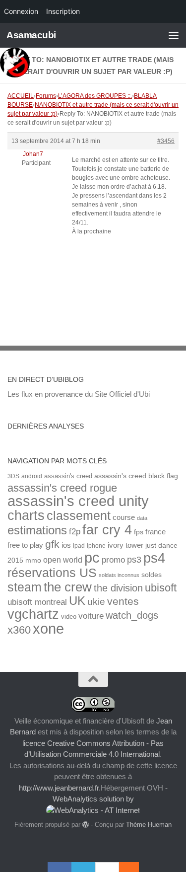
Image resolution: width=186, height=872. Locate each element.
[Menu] (173, 35)
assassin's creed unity (78, 501)
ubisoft (161, 587)
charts (26, 515)
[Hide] (134, 867)
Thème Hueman (149, 824)
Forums (46, 95)
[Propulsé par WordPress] (85, 824)
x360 (19, 630)
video (68, 616)
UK (77, 600)
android (31, 476)
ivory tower (125, 545)
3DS (13, 476)
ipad (79, 545)
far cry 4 (107, 529)
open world (62, 559)
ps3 (134, 560)
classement (79, 515)
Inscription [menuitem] (63, 11)
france (155, 532)
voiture (91, 616)
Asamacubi (31, 35)
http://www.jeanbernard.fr (59, 788)
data (142, 518)
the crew (68, 587)
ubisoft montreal (37, 602)
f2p (74, 531)
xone (48, 629)
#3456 (166, 141)
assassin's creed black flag (136, 476)
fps (138, 532)
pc (92, 558)
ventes (123, 601)
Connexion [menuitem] (21, 11)
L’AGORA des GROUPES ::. (95, 95)
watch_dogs (132, 615)
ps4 (154, 558)
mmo (33, 560)
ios (66, 545)
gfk (52, 544)
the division (118, 587)
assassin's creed (68, 476)
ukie (96, 601)
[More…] (124, 867)
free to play (25, 545)
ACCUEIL (20, 95)
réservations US (52, 573)
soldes (151, 575)
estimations (37, 530)
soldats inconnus (119, 575)
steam (24, 587)
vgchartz (33, 614)
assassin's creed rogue (62, 488)
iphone (96, 545)
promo (113, 560)
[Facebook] (59, 867)
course (124, 517)
